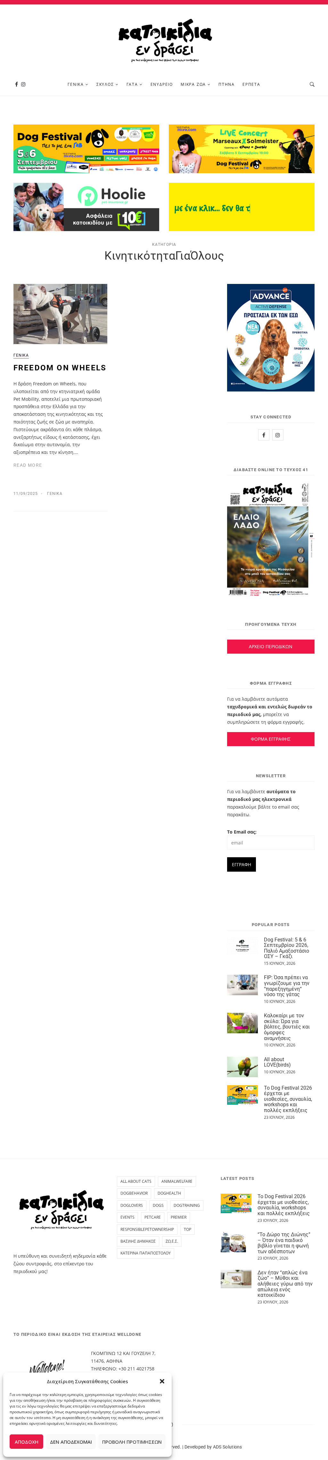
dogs (158, 1205)
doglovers (131, 1205)
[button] (162, 1381)
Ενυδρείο (162, 84)
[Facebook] (16, 84)
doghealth (169, 1193)
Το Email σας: (242, 832)
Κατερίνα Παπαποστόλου (145, 1253)
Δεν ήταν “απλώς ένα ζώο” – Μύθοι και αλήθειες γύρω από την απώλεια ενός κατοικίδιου (285, 1284)
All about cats (136, 1181)
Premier (178, 1217)
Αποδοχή (26, 1442)
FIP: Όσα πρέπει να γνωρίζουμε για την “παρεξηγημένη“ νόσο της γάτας (286, 985)
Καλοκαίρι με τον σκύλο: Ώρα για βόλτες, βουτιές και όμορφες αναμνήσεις (287, 1026)
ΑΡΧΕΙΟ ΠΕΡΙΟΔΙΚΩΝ (270, 646)
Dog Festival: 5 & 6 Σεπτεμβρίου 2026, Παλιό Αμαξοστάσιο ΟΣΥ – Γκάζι (286, 948)
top (187, 1229)
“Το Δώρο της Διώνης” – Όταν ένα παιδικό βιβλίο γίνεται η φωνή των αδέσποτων (284, 1242)
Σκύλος (105, 84)
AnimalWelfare (177, 1181)
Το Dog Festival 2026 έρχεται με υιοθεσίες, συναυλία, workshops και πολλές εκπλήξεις (288, 1099)
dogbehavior (134, 1193)
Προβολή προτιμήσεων (132, 1442)
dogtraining (187, 1205)
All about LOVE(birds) (277, 1062)
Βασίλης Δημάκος (138, 1241)
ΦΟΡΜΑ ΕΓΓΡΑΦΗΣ (271, 739)
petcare (152, 1217)
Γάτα (132, 84)
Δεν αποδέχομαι (71, 1442)
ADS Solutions (227, 1446)
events (127, 1217)
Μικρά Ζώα (193, 84)
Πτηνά (226, 84)
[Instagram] (23, 84)
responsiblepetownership (147, 1229)
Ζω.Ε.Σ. (172, 1241)
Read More (27, 465)
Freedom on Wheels (60, 367)
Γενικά (76, 84)
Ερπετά (251, 84)
